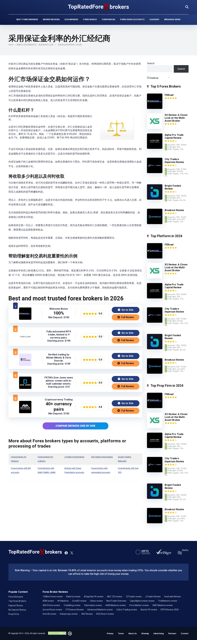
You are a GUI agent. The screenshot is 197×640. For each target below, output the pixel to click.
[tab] (166, 77)
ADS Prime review (51, 605)
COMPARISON (108, 19)
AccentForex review (52, 609)
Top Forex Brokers (17, 601)
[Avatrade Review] (25, 412)
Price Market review (139, 605)
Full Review (127, 317)
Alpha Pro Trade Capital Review (174, 136)
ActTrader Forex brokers (102, 457)
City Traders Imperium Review (174, 161)
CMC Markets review (162, 605)
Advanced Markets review (100, 609)
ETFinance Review (75, 609)
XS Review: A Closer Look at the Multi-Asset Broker (176, 118)
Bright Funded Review (173, 187)
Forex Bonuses (15, 596)
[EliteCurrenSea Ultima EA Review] (25, 365)
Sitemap (145, 633)
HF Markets (63, 601)
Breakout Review (174, 210)
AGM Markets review (115, 605)
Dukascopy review (69, 614)
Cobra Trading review (126, 609)
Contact (185, 633)
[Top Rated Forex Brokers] (98, 7)
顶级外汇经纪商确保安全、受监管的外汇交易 (34, 45)
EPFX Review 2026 (170, 609)
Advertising (158, 633)
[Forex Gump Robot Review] (25, 342)
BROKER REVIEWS (51, 19)
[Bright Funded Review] (154, 198)
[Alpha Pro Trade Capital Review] (154, 148)
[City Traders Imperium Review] (154, 172)
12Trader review (134, 596)
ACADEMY (154, 19)
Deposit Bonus (15, 605)
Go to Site (127, 309)
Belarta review (73, 596)
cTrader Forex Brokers (74, 457)
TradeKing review (72, 605)
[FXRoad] (25, 318)
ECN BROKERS (71, 19)
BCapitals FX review (93, 596)
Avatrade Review (172, 596)
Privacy (110, 633)
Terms (121, 633)
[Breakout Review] (154, 223)
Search (151, 63)
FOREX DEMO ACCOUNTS (132, 19)
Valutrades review (93, 605)
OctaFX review (79, 601)
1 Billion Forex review (53, 596)
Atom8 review (49, 614)
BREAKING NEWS (172, 19)
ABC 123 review (114, 596)
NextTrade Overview (116, 601)
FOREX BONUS (90, 19)
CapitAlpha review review (142, 601)
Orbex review (96, 601)
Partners (172, 633)
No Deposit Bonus (17, 610)
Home (10, 45)
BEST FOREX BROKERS (27, 19)
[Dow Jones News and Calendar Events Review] (25, 388)
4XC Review (87, 614)
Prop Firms (13, 614)
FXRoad (169, 95)
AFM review (48, 601)
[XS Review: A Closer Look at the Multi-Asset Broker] (154, 128)
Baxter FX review (149, 609)
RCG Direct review (105, 614)
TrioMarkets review (167, 601)
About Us (132, 633)
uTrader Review (153, 596)
